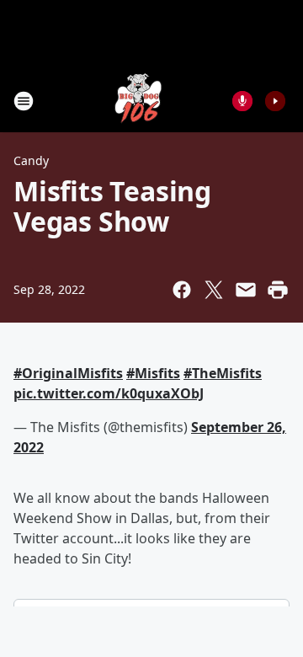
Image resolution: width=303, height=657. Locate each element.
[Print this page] (278, 290)
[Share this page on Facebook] (182, 290)
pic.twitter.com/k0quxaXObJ (108, 393)
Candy (31, 160)
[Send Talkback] (242, 101)
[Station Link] (139, 100)
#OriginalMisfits (68, 373)
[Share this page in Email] (246, 290)
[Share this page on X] (214, 290)
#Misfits (153, 373)
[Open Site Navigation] (23, 101)
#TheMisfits (222, 373)
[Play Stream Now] (275, 101)
